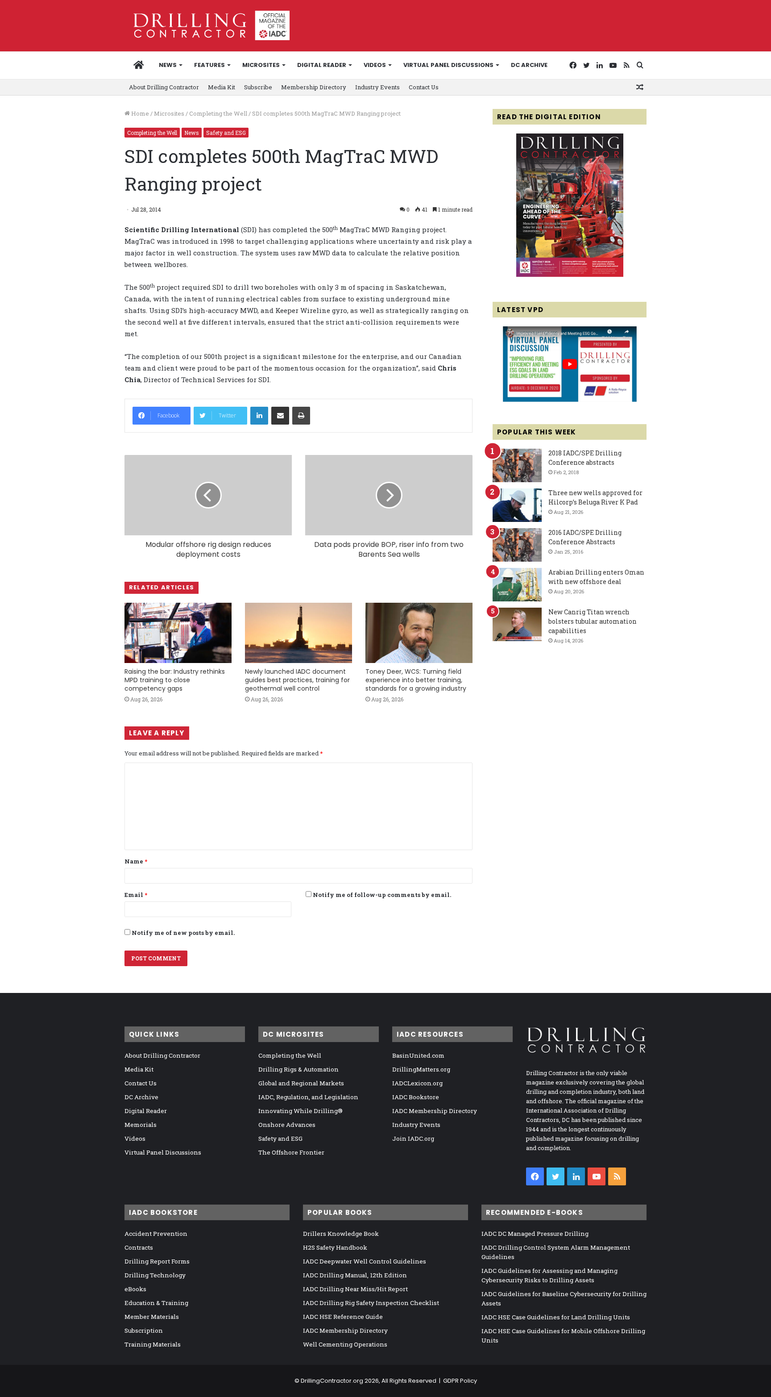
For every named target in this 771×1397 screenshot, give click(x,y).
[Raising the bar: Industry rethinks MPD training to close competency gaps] (178, 633)
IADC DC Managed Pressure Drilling (535, 1234)
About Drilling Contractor (164, 87)
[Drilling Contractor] (207, 25)
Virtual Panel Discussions (448, 65)
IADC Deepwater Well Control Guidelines (364, 1261)
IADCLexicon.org (417, 1083)
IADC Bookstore (415, 1097)
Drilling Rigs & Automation (298, 1069)
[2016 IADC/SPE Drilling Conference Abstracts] (517, 545)
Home (139, 113)
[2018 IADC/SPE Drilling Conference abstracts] (517, 465)
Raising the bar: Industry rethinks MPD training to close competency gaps (174, 680)
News (168, 65)
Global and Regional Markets (301, 1083)
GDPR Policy (460, 1380)
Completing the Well (218, 113)
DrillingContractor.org (332, 1380)
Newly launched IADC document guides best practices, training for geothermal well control (297, 680)
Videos (375, 65)
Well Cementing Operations (345, 1344)
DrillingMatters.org (421, 1069)
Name (135, 861)
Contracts (138, 1247)
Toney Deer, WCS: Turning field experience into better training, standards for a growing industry (415, 680)
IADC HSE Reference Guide (343, 1317)
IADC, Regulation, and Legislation (308, 1097)
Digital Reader (321, 65)
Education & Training (156, 1303)
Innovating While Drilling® (300, 1111)
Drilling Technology (155, 1275)
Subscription (143, 1330)
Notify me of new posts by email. (183, 933)
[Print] (301, 416)
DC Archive (529, 65)
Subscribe (258, 87)
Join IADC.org (413, 1138)
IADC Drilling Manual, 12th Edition (355, 1275)
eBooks (135, 1289)
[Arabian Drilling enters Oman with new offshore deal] (517, 584)
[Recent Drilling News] (569, 275)
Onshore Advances (286, 1125)
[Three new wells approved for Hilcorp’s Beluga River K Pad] (517, 505)
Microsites (169, 113)
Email (135, 895)
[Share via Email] (280, 416)
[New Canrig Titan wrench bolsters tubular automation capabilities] (517, 624)
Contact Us (424, 87)
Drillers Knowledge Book (341, 1234)
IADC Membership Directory (434, 1111)
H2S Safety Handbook (335, 1247)
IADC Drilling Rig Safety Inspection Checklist (371, 1303)
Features (209, 65)
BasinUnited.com (418, 1055)
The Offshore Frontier (291, 1152)
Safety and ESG (226, 132)
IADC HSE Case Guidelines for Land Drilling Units (555, 1317)
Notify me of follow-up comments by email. (382, 895)
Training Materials (152, 1344)
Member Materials (151, 1317)
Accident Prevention (155, 1234)
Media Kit (221, 87)
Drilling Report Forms (157, 1261)
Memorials (140, 1125)
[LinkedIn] (259, 416)
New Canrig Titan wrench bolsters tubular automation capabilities (592, 621)
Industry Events (377, 87)
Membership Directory (313, 87)
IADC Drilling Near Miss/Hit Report (355, 1289)
